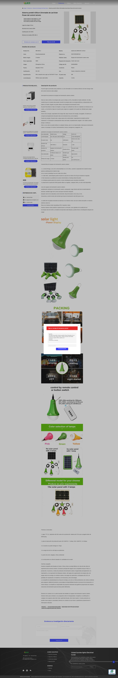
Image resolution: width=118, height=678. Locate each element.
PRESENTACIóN (62, 348)
